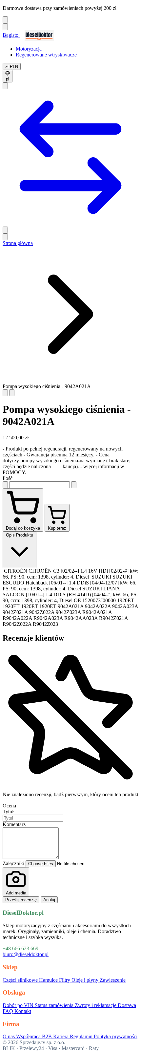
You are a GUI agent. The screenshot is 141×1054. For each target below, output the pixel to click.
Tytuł (8, 811)
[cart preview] (5, 236)
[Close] (5, 19)
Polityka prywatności (115, 1036)
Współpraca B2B (34, 1036)
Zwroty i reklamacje (96, 1005)
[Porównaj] (70, 223)
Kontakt (22, 1011)
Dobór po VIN (19, 1005)
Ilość (7, 478)
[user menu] (5, 230)
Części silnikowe (21, 980)
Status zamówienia (55, 1005)
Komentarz (14, 824)
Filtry (65, 980)
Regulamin (82, 1036)
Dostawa (127, 1005)
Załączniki (14, 863)
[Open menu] (5, 26)
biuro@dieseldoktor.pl (26, 954)
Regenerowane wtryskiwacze (46, 54)
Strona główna (18, 243)
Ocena (9, 805)
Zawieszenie (113, 980)
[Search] (5, 85)
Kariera (61, 1036)
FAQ (8, 1011)
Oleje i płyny (85, 980)
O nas (9, 1036)
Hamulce (49, 980)
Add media (16, 892)
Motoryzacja (29, 49)
